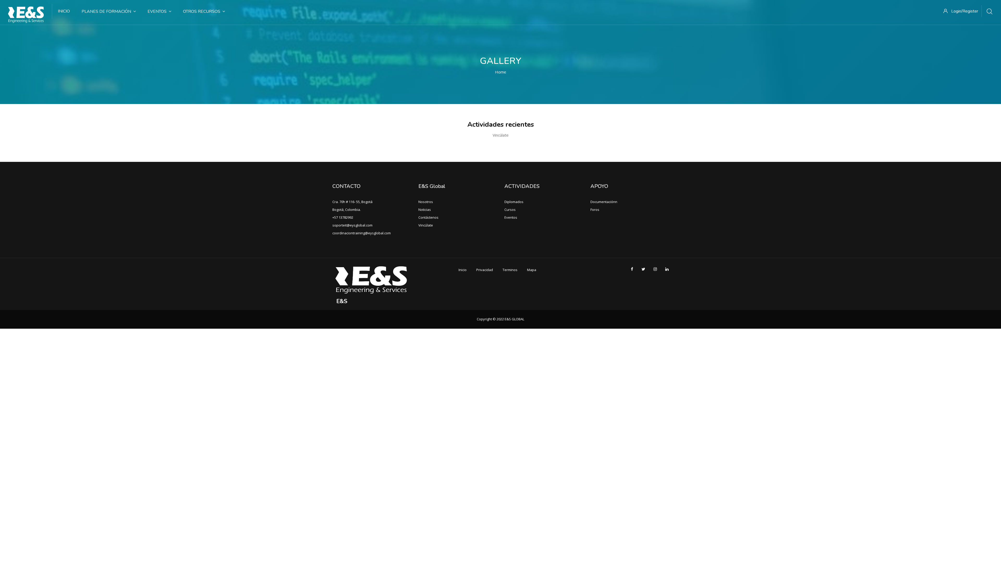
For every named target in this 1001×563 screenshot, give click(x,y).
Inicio (64, 11)
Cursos (510, 209)
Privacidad (484, 269)
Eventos (157, 11)
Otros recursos (201, 11)
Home (500, 72)
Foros (594, 209)
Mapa (531, 269)
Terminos (510, 269)
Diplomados (513, 201)
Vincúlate (425, 225)
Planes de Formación (106, 11)
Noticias (424, 209)
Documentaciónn (603, 201)
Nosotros (425, 201)
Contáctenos (428, 217)
